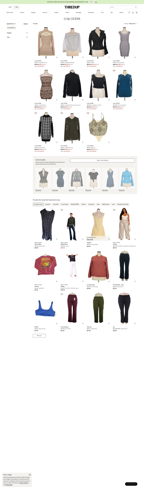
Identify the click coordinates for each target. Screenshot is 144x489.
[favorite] (56, 57)
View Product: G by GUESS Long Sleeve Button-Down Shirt (72, 89)
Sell (17, 7)
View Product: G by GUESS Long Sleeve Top (46, 47)
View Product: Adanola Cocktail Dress (98, 229)
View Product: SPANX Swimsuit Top (46, 312)
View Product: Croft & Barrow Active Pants (72, 312)
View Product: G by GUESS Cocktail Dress (124, 47)
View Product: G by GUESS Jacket (98, 47)
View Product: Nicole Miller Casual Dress (46, 229)
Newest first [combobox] (132, 23)
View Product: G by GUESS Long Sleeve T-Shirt (98, 89)
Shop (10, 7)
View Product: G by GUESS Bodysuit (98, 132)
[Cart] (136, 12)
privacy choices (24, 483)
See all (39, 335)
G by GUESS (10, 28)
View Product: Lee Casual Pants (124, 312)
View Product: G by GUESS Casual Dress (46, 132)
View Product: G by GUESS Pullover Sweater (124, 89)
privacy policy (8, 485)
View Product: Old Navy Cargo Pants (98, 312)
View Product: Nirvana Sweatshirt (46, 271)
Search (112, 7)
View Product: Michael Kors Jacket (72, 229)
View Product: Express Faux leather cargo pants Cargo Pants (124, 229)
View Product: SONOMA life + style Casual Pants (124, 271)
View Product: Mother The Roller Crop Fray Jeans (72, 271)
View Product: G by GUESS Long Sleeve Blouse (72, 47)
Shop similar (90, 239)
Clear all (26, 23)
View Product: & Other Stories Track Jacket (98, 271)
